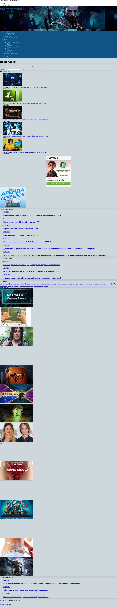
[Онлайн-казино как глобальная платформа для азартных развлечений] (12, 118)
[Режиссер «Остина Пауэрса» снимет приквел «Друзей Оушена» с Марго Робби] (16, 441)
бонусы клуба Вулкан (68, 284)
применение (22, 286)
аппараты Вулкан (57, 284)
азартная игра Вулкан (46, 284)
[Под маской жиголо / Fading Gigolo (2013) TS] (16, 479)
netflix (4, 284)
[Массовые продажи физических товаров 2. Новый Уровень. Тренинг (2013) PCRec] (16, 364)
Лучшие (27, 284)
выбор (77, 284)
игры (92, 284)
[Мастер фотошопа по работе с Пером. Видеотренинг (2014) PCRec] (16, 499)
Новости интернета (13, 42)
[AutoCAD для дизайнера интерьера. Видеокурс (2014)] (15, 326)
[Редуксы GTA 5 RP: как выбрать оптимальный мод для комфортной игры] (12, 134)
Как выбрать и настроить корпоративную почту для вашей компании (25, 87)
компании (106, 284)
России (32, 284)
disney (1, 284)
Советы (40, 284)
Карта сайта (10, 33)
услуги (41, 286)
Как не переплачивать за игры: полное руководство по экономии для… (26, 152)
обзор (113, 283)
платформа (10, 286)
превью (16, 286)
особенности (3, 286)
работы (27, 286)
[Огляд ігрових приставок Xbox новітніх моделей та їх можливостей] (12, 102)
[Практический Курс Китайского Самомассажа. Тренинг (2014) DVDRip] (16, 460)
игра (89, 284)
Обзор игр (7, 36)
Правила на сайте (12, 34)
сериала (31, 286)
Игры (8, 44)
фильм (46, 286)
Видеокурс (13, 284)
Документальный (12, 47)
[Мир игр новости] (11, 24)
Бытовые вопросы (10, 53)
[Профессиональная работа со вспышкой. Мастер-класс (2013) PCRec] (16, 537)
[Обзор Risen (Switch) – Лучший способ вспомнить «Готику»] (16, 575)
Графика (9, 50)
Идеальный (19, 284)
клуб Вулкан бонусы (98, 284)
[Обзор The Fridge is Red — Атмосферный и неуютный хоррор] (16, 383)
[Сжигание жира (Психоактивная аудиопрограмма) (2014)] (16, 556)
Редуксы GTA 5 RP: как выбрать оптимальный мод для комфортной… (25, 136)
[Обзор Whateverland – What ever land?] (16, 402)
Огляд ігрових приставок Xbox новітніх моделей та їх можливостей (24, 103)
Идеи (23, 284)
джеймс (86, 284)
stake (7, 284)
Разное (6, 41)
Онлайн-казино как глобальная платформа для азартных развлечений (25, 120)
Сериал (36, 284)
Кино (5, 39)
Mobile (9, 48)
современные (37, 286)
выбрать (82, 284)
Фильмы (9, 45)
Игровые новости (10, 37)
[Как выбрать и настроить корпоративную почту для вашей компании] (12, 85)
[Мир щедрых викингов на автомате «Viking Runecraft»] (16, 518)
